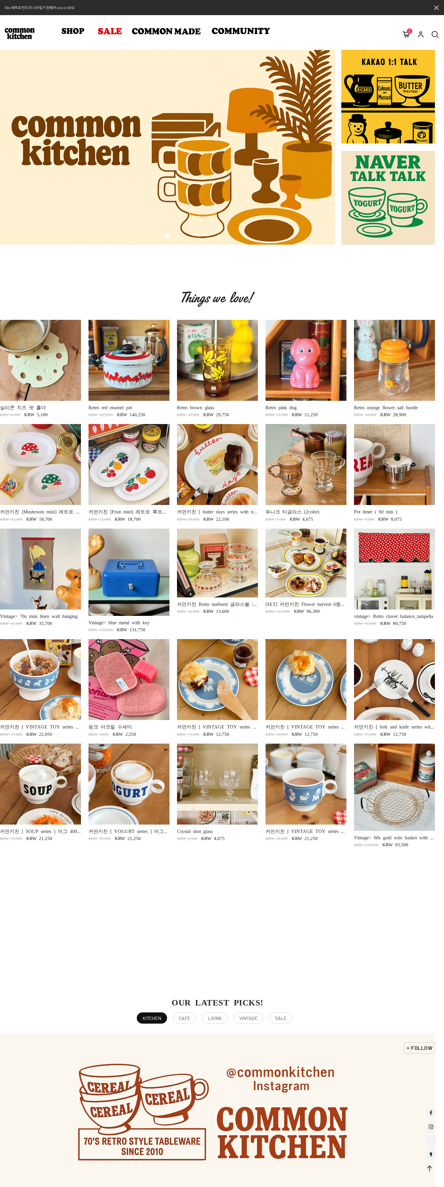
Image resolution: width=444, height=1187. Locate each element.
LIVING (215, 1018)
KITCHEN (152, 1018)
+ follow (420, 1047)
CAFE (184, 1018)
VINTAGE (248, 1018)
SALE (281, 1018)
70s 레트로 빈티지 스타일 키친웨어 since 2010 (39, 7)
